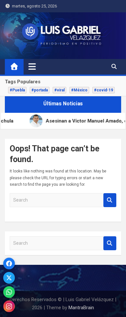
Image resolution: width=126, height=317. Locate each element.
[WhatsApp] (9, 292)
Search (109, 200)
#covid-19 (103, 90)
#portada (39, 90)
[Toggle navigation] (32, 66)
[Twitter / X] (9, 278)
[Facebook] (9, 263)
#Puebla (17, 90)
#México (79, 90)
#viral (59, 90)
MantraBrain (81, 308)
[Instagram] (9, 306)
